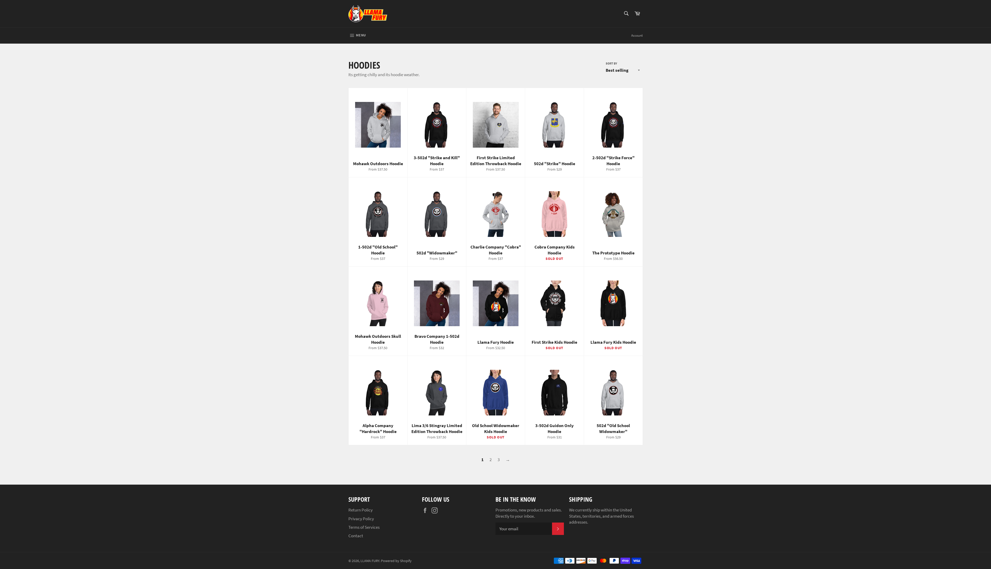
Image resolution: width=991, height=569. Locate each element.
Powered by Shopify (396, 561)
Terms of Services (364, 527)
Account (637, 35)
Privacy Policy (361, 519)
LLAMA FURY (370, 561)
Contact (355, 536)
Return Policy (360, 510)
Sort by (611, 63)
